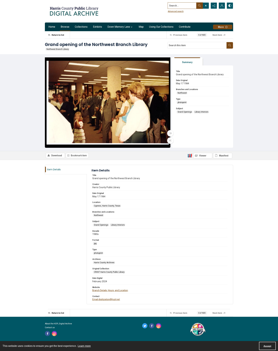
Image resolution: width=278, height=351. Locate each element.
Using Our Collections (161, 26)
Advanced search (176, 11)
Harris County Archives (104, 262)
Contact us (50, 327)
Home (51, 26)
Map (141, 26)
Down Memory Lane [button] (118, 26)
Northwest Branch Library (57, 49)
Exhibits (97, 26)
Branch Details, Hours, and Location (110, 290)
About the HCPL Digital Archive (58, 324)
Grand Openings (185, 112)
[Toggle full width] (170, 133)
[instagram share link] (54, 333)
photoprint (182, 102)
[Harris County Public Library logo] (197, 330)
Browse (65, 26)
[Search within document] (230, 45)
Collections (81, 26)
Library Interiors (201, 112)
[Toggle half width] (170, 140)
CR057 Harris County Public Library (109, 272)
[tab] (187, 61)
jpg (95, 243)
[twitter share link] (144, 325)
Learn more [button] (84, 346)
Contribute (184, 26)
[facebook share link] (47, 333)
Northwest (182, 93)
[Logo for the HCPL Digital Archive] (74, 11)
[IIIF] (189, 155)
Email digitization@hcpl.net (106, 299)
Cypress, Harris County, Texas (107, 206)
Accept (267, 346)
